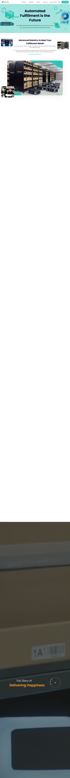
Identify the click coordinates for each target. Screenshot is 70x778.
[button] (24, 2)
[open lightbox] (55, 682)
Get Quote (65, 2)
